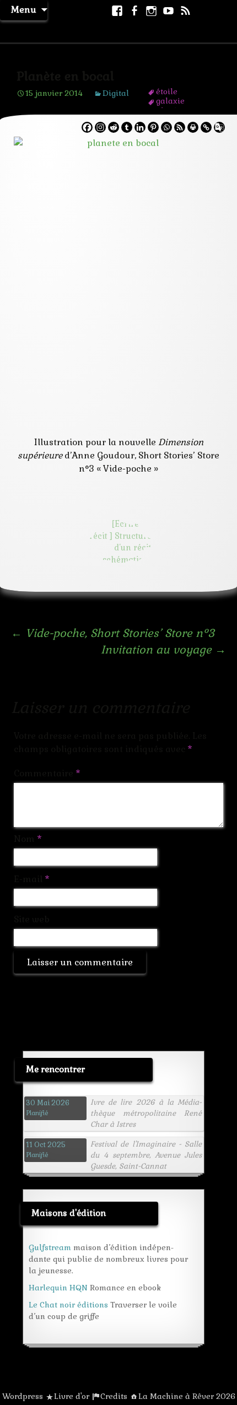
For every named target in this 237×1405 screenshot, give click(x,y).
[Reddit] (113, 127)
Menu (23, 9)
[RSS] (179, 127)
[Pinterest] (153, 127)
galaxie (170, 101)
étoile (166, 91)
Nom (28, 839)
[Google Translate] (219, 127)
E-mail (32, 879)
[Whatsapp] (166, 127)
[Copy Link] (206, 127)
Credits (113, 1396)
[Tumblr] (126, 127)
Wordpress (22, 1396)
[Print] (192, 127)
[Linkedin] (140, 127)
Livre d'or (71, 1396)
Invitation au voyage (163, 649)
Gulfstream (50, 1247)
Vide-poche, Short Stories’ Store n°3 (112, 633)
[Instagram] (100, 127)
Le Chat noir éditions (68, 1305)
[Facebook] (87, 127)
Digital (116, 93)
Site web (32, 919)
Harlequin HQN (58, 1288)
